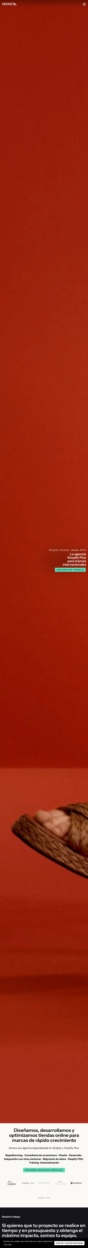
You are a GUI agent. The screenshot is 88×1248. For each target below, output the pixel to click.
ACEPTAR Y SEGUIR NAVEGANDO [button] (69, 1243)
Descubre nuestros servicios (44, 1170)
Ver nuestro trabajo (70, 570)
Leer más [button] (8, 1244)
